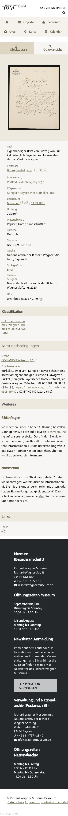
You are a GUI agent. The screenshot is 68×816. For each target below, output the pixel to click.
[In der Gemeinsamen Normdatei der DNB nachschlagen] (40, 170)
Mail (41, 496)
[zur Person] (35, 170)
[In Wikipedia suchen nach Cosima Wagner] (41, 182)
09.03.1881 (38, 203)
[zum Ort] (22, 203)
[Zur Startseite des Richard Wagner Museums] (14, 9)
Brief (10, 270)
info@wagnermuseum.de (34, 740)
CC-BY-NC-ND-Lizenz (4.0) (18, 360)
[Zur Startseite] (53, 9)
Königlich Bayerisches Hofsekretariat (31, 193)
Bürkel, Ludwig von (19, 170)
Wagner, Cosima (18, 182)
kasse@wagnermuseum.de (35, 585)
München (13, 203)
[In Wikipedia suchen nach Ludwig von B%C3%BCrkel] (45, 170)
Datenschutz (15, 802)
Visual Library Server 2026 (9, 814)
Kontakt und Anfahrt (54, 802)
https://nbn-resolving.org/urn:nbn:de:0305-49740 (33, 389)
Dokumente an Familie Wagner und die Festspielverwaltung (13, 327)
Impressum (32, 802)
